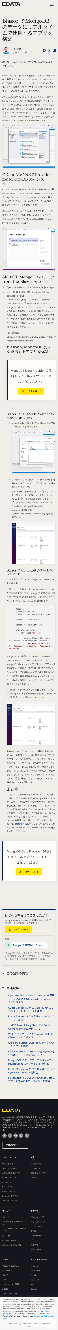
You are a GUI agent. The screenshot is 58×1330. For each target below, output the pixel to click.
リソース (6, 1280)
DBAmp (34, 1177)
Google (34, 1275)
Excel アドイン (8, 1191)
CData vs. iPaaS (9, 1240)
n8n (32, 1284)
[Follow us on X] (49, 50)
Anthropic (35, 1266)
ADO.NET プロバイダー (12, 1173)
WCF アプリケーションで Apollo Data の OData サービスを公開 (31, 1035)
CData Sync (36, 1164)
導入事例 (6, 1270)
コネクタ (6, 1217)
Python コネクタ (9, 1177)
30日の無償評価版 (20, 824)
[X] (10, 1135)
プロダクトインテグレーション (14, 1223)
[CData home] (13, 4)
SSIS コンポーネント (39, 1173)
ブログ (5, 1275)
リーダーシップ (37, 1235)
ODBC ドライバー (9, 1164)
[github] (21, 1135)
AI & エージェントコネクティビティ (14, 1229)
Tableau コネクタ (9, 1200)
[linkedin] (4, 1135)
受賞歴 (33, 1231)
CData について (37, 1217)
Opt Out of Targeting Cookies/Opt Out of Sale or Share (29, 1325)
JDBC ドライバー (9, 1168)
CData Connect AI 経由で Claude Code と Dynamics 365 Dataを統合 (31, 1070)
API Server (6, 1182)
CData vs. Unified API (11, 1245)
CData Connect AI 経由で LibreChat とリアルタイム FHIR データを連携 (31, 1009)
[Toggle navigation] (51, 4)
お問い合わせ (12, 1145)
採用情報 (34, 1245)
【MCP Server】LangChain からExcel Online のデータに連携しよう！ (29, 1027)
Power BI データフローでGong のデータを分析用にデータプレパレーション (31, 1053)
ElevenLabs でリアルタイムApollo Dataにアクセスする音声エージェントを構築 (31, 1079)
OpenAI (34, 1289)
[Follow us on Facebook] (44, 50)
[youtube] (15, 1135)
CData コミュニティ (10, 1266)
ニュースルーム (37, 1226)
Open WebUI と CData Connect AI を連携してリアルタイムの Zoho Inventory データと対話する (31, 999)
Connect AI (35, 1168)
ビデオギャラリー (9, 1293)
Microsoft (35, 1280)
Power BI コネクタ (10, 1196)
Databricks (35, 1270)
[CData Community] (27, 1135)
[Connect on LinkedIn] (54, 50)
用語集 (5, 1289)
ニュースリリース (38, 1222)
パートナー (7, 1236)
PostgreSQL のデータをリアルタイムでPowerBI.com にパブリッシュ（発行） (30, 1062)
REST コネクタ (8, 1187)
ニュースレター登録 (10, 1284)
